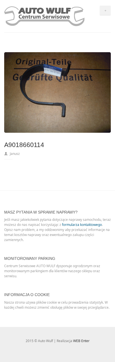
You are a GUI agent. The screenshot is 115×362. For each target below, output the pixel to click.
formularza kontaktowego (82, 224)
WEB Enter (81, 340)
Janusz (15, 153)
